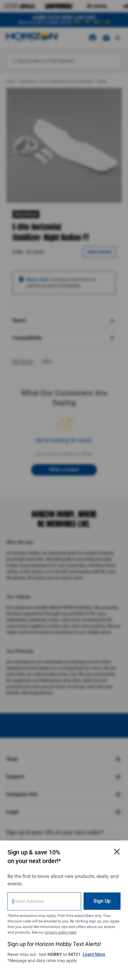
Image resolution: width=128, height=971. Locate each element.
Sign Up (102, 901)
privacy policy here (60, 932)
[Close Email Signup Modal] (117, 851)
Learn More (94, 954)
